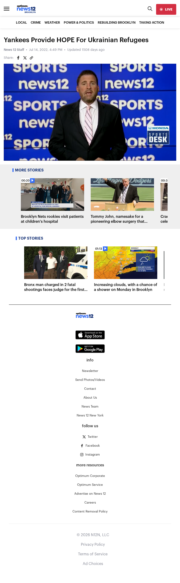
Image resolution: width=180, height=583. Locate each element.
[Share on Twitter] (25, 58)
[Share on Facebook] (18, 58)
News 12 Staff (14, 50)
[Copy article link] (31, 58)
